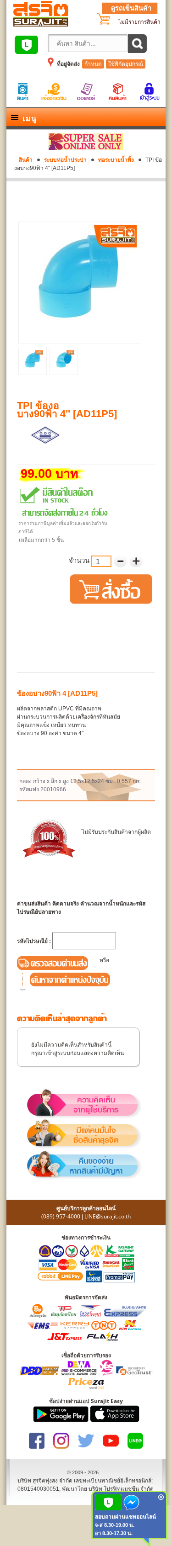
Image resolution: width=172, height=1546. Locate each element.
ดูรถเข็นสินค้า (131, 8)
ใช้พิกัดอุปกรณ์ (125, 64)
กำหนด (93, 64)
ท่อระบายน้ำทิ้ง (116, 160)
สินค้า (26, 160)
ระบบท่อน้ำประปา (65, 160)
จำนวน (80, 560)
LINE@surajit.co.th (107, 1216)
